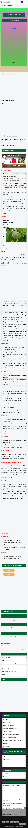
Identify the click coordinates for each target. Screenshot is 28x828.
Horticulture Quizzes (7, 776)
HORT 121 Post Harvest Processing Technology (12, 796)
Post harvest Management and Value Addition (12, 740)
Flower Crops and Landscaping (9, 663)
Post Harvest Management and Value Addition (12, 668)
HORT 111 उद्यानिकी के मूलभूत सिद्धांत (9, 793)
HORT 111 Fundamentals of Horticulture (11, 790)
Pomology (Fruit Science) (8, 725)
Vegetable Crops (6, 657)
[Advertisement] (14, 45)
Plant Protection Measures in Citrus (14, 633)
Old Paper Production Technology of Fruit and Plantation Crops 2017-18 (13, 616)
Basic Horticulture (6, 666)
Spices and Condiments (8, 731)
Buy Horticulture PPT (7, 759)
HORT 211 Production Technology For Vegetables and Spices (13, 799)
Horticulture (5, 719)
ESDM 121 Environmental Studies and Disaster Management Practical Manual (12, 786)
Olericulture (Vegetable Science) (10, 728)
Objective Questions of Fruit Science (13, 565)
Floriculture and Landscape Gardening (11, 734)
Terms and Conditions (7, 765)
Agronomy (5, 743)
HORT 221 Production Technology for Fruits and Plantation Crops (12, 804)
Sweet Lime (14, 624)
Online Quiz (5, 774)
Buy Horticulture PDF (7, 756)
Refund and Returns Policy (8, 762)
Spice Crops (5, 674)
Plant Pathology (6, 746)
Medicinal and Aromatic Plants (9, 671)
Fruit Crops (4, 660)
